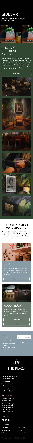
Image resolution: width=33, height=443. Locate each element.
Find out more (16, 279)
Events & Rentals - (8, 389)
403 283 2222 (6, 381)
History (19, 430)
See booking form (7, 391)
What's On (5, 427)
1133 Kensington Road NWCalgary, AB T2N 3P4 (10, 377)
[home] (10, 4)
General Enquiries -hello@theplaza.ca (8, 385)
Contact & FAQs (22, 433)
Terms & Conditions (21, 438)
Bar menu (16, 73)
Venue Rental (6, 430)
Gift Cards (5, 433)
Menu (16, 324)
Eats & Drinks (21, 427)
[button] (29, 3)
